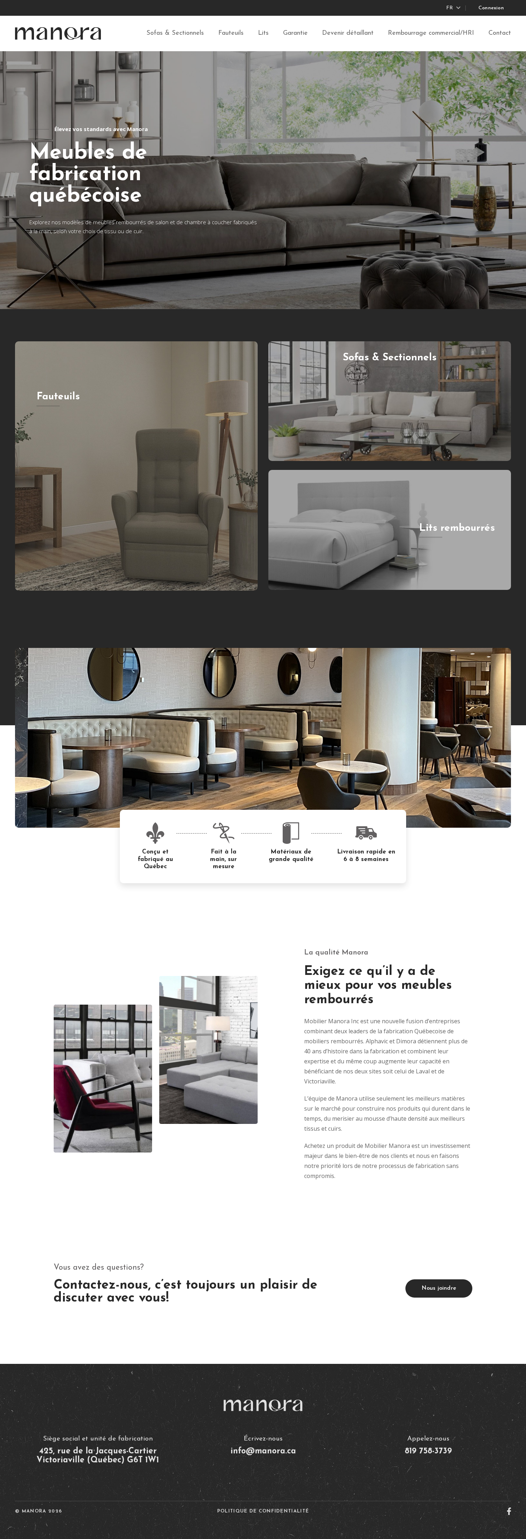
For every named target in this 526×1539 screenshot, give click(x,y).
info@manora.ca (263, 1451)
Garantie (295, 33)
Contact (499, 33)
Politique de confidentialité (263, 1511)
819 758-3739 (428, 1451)
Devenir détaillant (348, 33)
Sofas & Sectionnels (175, 33)
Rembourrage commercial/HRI (431, 33)
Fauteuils (231, 33)
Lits (263, 33)
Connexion (491, 8)
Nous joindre (439, 1288)
